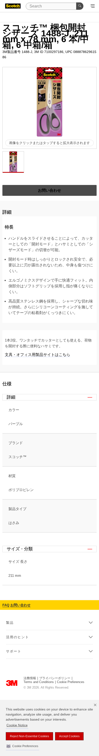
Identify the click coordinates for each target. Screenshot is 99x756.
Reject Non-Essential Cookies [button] (29, 736)
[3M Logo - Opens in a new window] (13, 6)
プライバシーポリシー (54, 678)
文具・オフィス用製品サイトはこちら (37, 355)
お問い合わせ (20, 605)
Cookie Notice (17, 725)
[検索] (79, 6)
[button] (22, 746)
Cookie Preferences (70, 682)
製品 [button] (10, 623)
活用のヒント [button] (17, 637)
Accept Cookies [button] (69, 736)
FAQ (5, 605)
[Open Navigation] (93, 6)
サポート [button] (13, 651)
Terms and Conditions (39, 682)
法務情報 (30, 678)
